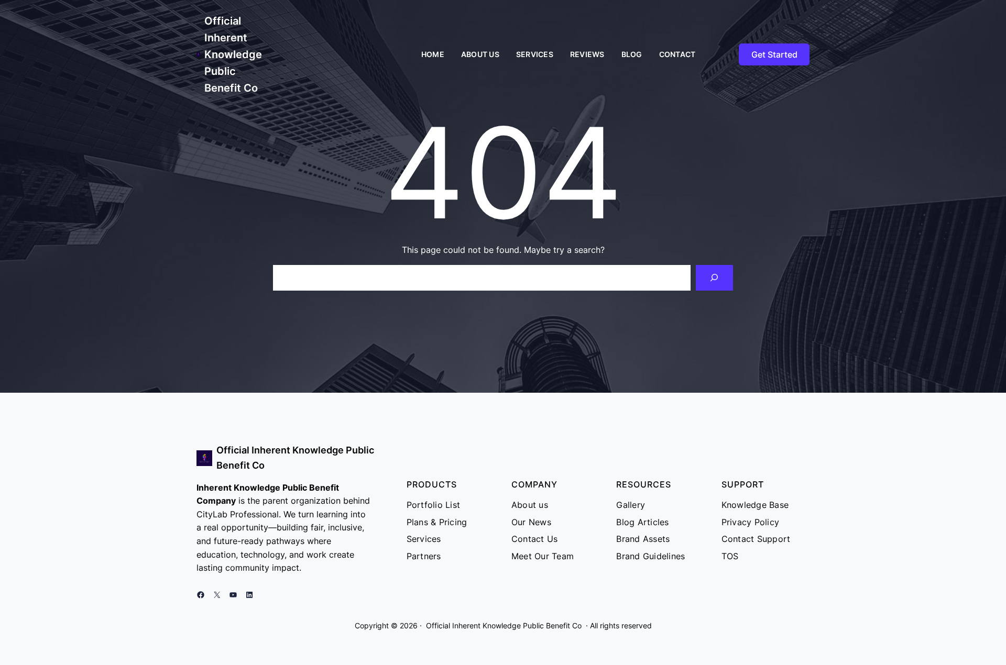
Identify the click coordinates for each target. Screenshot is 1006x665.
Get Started (774, 54)
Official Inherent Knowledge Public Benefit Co (233, 54)
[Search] (714, 278)
